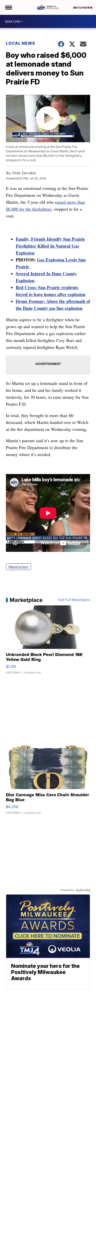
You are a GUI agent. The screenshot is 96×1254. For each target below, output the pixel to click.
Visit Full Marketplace (74, 600)
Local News (20, 43)
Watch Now (81, 7)
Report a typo (18, 567)
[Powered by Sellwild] (83, 890)
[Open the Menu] (8, 7)
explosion (76, 294)
